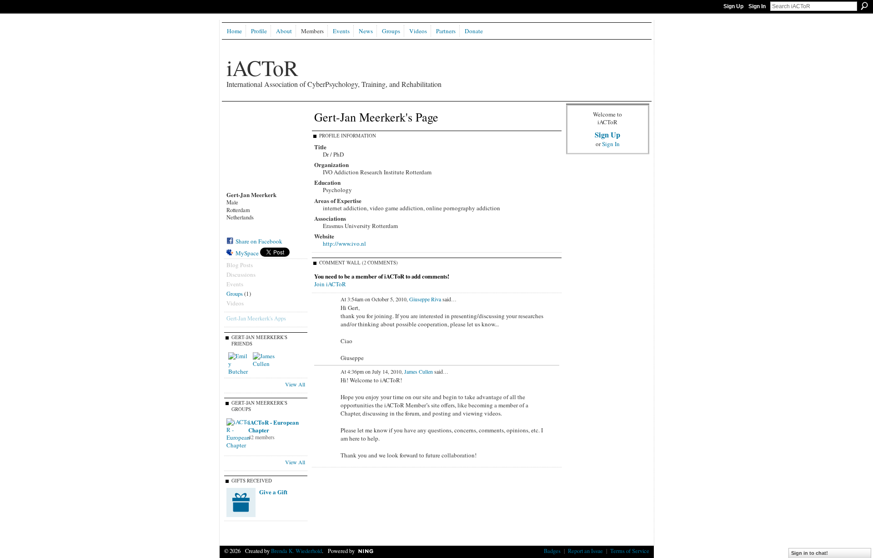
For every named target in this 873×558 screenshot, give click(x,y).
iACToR (262, 67)
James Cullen (418, 371)
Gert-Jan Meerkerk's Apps (256, 318)
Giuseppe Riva (425, 299)
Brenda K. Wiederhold (296, 550)
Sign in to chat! (809, 553)
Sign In (757, 6)
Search (864, 6)
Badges (552, 550)
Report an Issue (585, 550)
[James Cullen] (264, 363)
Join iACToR (330, 284)
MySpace (247, 253)
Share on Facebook (259, 241)
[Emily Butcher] (239, 363)
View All (295, 384)
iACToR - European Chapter (273, 426)
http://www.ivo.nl (344, 243)
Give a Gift (273, 491)
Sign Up (733, 6)
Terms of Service (629, 550)
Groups (234, 293)
